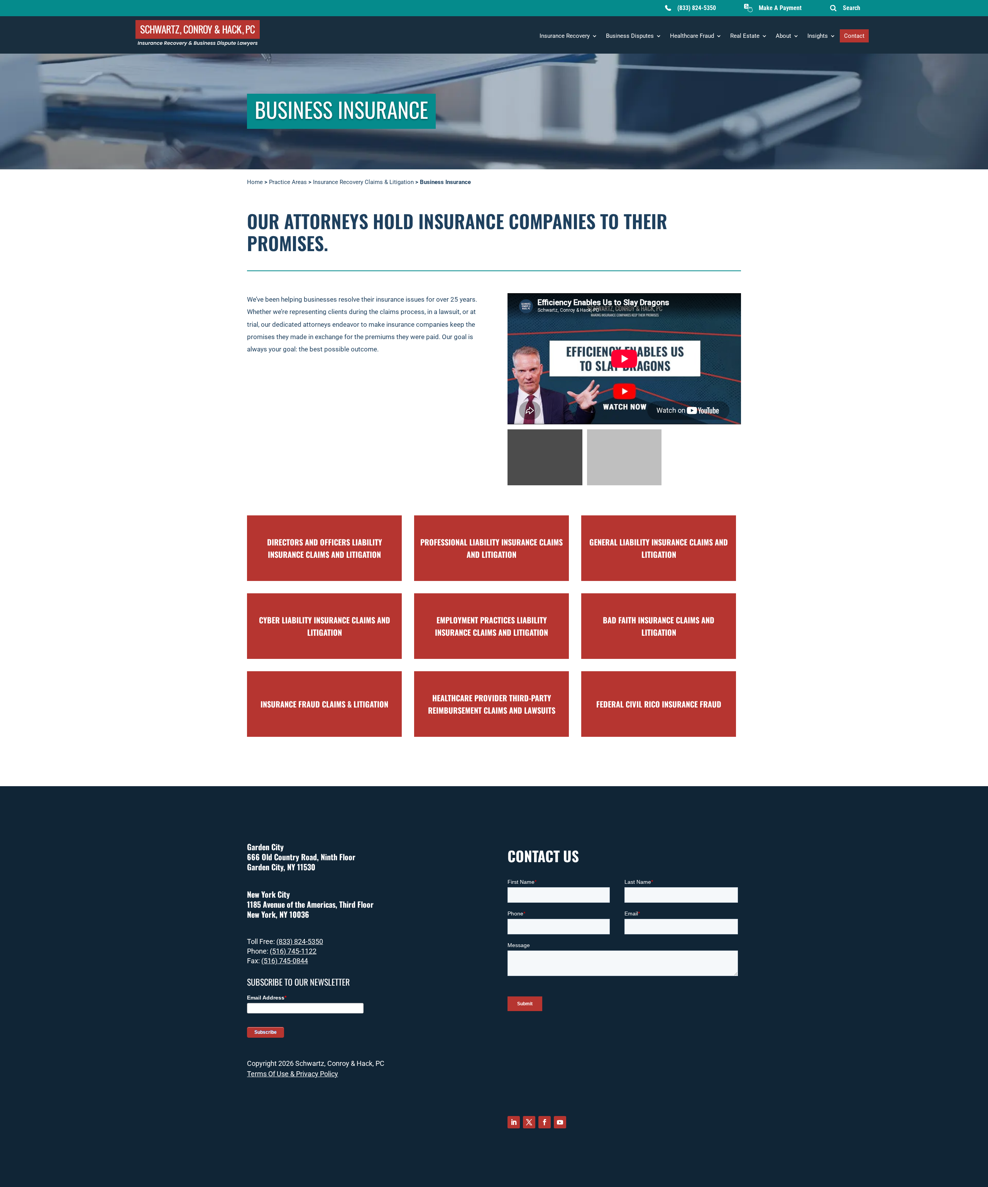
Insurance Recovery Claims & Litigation (363, 182)
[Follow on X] (529, 1122)
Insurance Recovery (565, 35)
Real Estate (745, 35)
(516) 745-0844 (284, 961)
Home (255, 182)
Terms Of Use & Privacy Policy (292, 1074)
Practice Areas (288, 182)
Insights (817, 35)
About (783, 35)
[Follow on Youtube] (560, 1122)
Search (851, 8)
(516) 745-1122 (293, 951)
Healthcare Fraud (692, 35)
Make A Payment (780, 8)
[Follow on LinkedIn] (514, 1122)
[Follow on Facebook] (544, 1122)
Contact (854, 35)
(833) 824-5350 (696, 8)
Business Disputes (630, 35)
